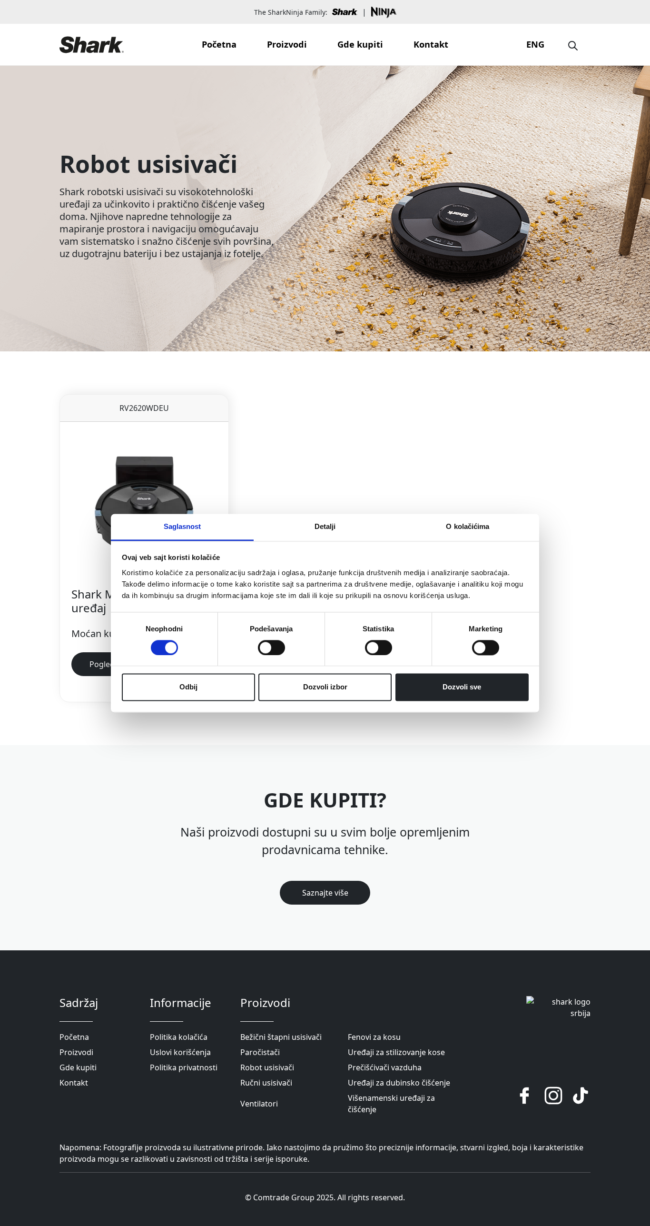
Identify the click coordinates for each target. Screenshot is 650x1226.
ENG (535, 44)
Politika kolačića (178, 1037)
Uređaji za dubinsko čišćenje (399, 1082)
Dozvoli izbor (325, 687)
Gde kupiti (360, 44)
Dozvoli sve (462, 687)
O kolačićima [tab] (467, 526)
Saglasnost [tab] (182, 526)
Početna (219, 44)
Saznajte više (325, 892)
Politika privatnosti (183, 1067)
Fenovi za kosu (374, 1037)
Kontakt (431, 44)
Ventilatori (259, 1103)
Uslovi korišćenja (180, 1052)
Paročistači (260, 1052)
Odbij (188, 687)
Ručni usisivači (266, 1082)
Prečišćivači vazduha (385, 1067)
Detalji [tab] (325, 526)
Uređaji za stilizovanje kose (396, 1052)
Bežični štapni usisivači (281, 1037)
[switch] (271, 647)
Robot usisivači (267, 1067)
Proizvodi (287, 44)
